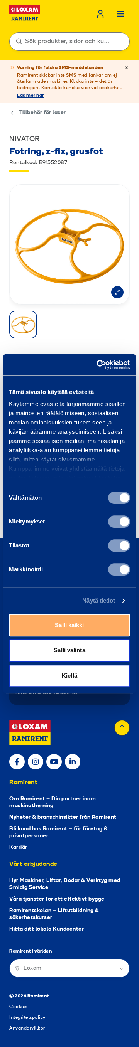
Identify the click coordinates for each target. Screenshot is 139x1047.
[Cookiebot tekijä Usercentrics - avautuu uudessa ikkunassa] (98, 365)
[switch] (119, 521)
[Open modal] (117, 292)
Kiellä (69, 675)
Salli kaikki (69, 625)
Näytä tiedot (98, 600)
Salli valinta (69, 650)
